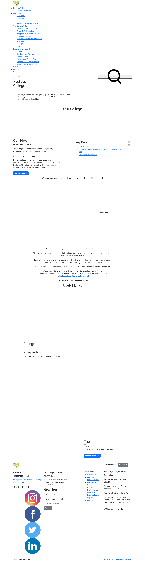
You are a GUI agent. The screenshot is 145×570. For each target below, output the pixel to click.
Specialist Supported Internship (29, 39)
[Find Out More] (42, 306)
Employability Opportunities (28, 61)
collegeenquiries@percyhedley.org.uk (28, 479)
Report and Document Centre (28, 64)
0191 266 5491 (84, 146)
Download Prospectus (88, 155)
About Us (17, 13)
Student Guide (22, 56)
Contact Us (17, 72)
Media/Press (92, 482)
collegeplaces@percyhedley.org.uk (74, 276)
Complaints (91, 500)
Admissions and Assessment (28, 23)
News (15, 67)
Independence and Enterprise (29, 33)
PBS (18, 46)
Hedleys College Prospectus (28, 21)
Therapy (20, 44)
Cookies (90, 477)
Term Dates (21, 51)
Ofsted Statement (24, 10)
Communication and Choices (28, 28)
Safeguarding (22, 41)
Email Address (53, 499)
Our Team (21, 16)
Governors (21, 18)
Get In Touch (21, 173)
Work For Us (18, 69)
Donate (123, 465)
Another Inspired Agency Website (117, 559)
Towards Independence (26, 31)
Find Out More (92, 455)
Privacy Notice (93, 480)
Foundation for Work (25, 36)
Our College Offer (20, 26)
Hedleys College (19, 8)
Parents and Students (22, 49)
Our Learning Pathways (26, 54)
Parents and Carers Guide (27, 59)
